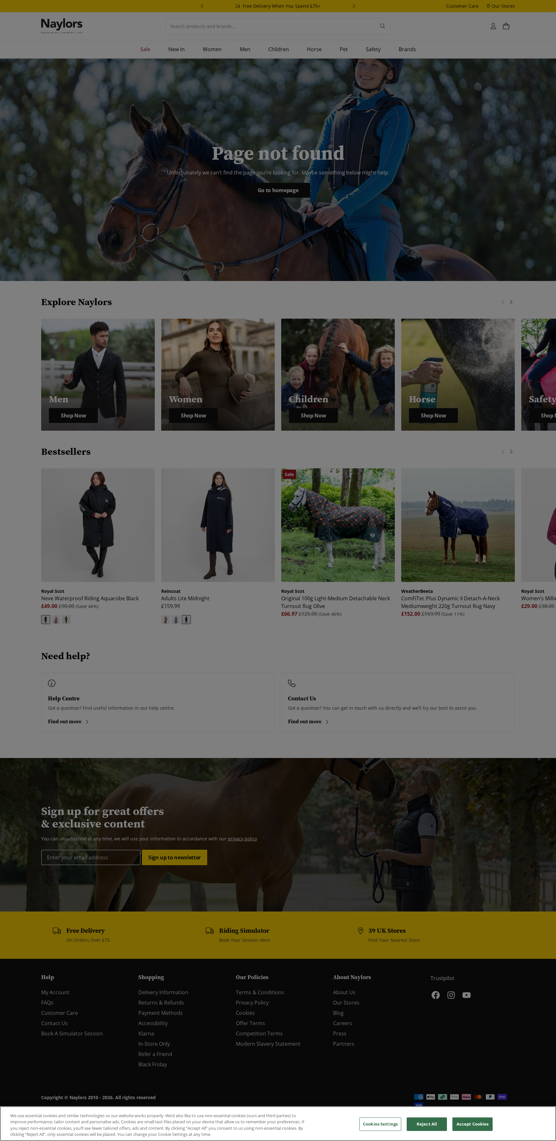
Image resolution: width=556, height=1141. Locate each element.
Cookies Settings (380, 1124)
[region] (278, 1123)
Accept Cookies (473, 1124)
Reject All (427, 1124)
